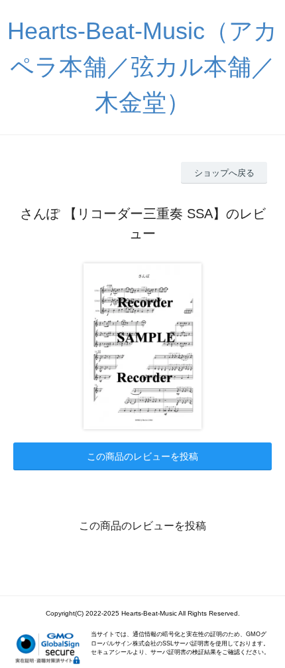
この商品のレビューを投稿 (142, 456)
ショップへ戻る (224, 173)
